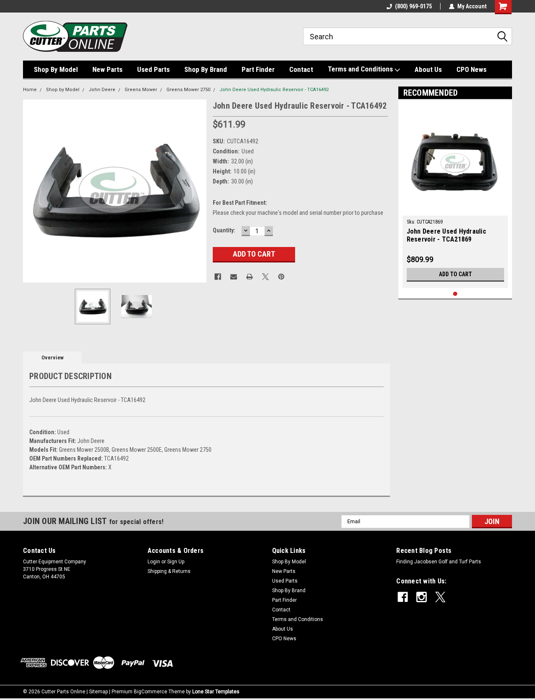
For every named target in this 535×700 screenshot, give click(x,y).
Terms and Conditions (361, 69)
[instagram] (421, 597)
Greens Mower (141, 89)
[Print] (249, 276)
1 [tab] (455, 294)
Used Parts (153, 69)
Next (198, 191)
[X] (265, 276)
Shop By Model (56, 69)
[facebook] (402, 597)
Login (154, 562)
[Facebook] (217, 276)
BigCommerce (150, 692)
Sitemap (98, 692)
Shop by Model (62, 89)
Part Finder (258, 69)
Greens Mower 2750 (188, 89)
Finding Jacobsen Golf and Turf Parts (438, 562)
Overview (52, 357)
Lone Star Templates (215, 692)
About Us (428, 69)
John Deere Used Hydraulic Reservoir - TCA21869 (446, 235)
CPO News (471, 69)
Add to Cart (455, 274)
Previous (31, 191)
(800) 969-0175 (413, 6)
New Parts (107, 69)
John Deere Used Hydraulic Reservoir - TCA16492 (274, 89)
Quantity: (224, 230)
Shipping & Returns (169, 571)
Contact (301, 69)
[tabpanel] (455, 196)
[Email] (233, 276)
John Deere (102, 89)
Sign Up (175, 562)
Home (30, 89)
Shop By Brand (205, 69)
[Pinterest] (281, 276)
